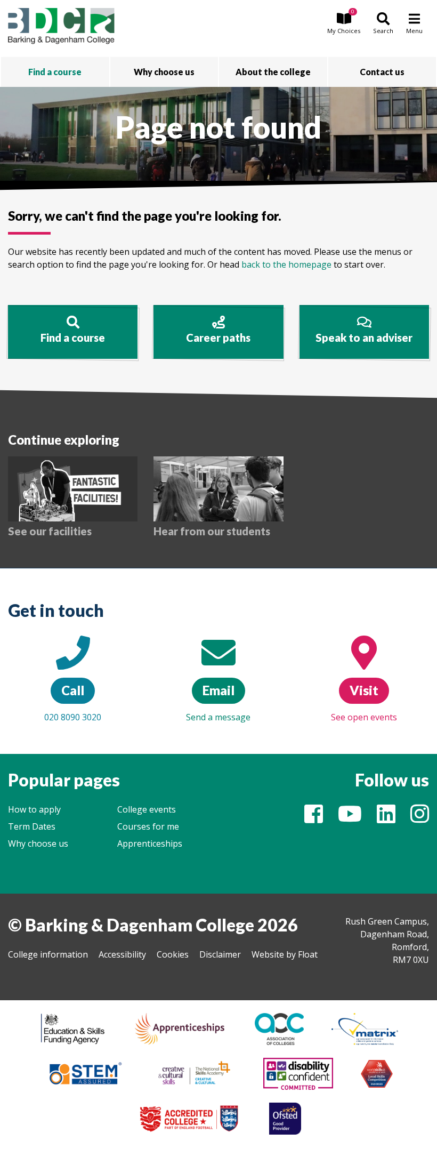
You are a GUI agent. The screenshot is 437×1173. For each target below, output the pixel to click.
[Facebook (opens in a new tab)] (313, 818)
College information (48, 954)
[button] (344, 24)
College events (146, 809)
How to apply (34, 809)
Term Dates (31, 826)
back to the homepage (286, 264)
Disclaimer (220, 954)
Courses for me (148, 826)
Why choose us (38, 843)
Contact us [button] (382, 72)
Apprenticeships (149, 843)
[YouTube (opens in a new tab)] (350, 818)
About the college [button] (273, 72)
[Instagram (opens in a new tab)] (419, 818)
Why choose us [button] (164, 72)
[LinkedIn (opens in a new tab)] (386, 818)
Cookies (173, 954)
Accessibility (122, 954)
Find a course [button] (55, 72)
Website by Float (285, 954)
